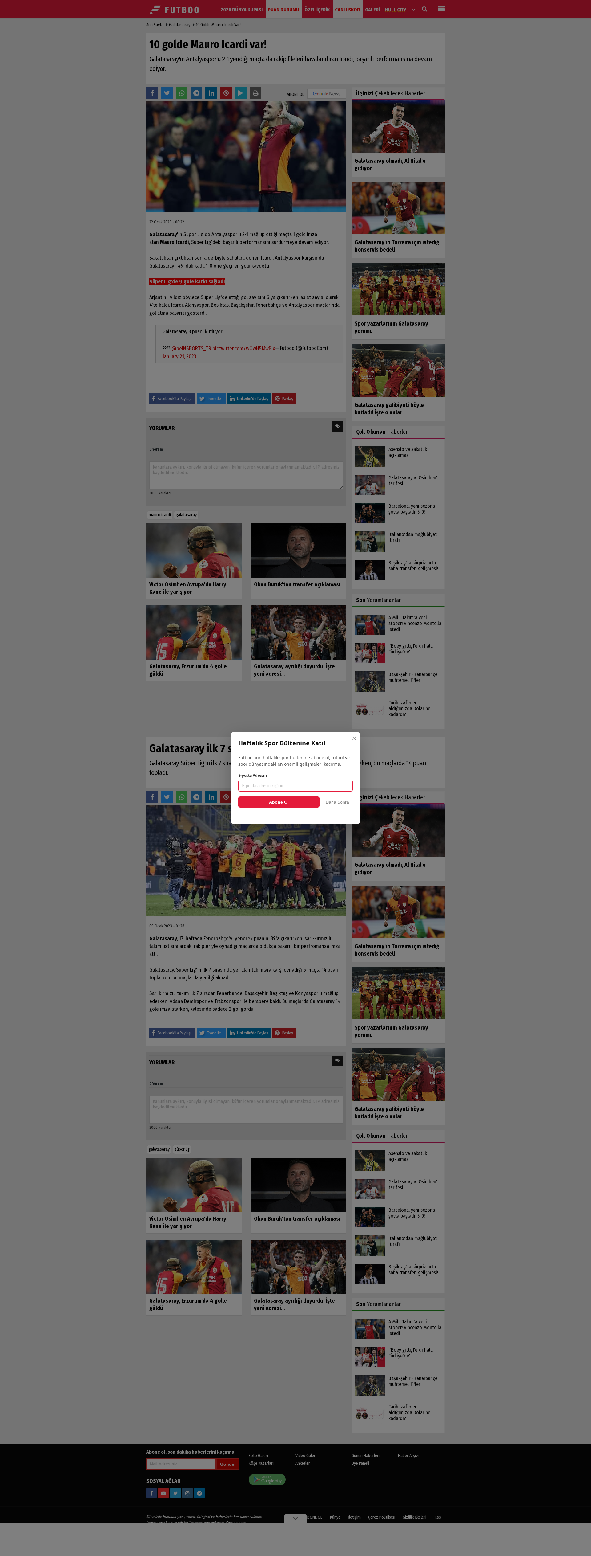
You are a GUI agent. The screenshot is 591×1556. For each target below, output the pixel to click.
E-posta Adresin (252, 775)
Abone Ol (279, 802)
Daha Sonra (337, 802)
